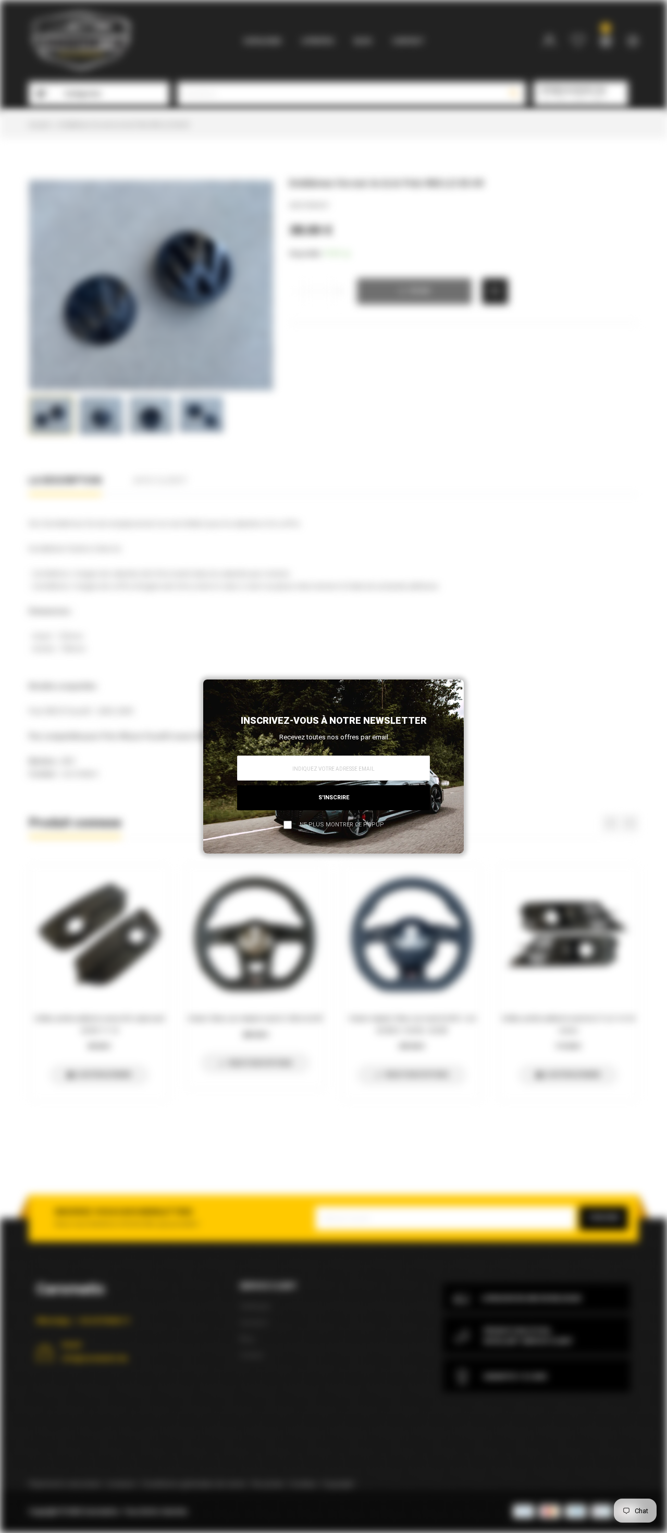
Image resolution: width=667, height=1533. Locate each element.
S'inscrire (333, 797)
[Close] (453, 690)
